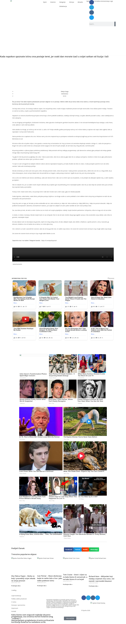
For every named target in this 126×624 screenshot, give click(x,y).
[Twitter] (91, 17)
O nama (13, 602)
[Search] (115, 24)
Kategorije (62, 2)
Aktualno (80, 2)
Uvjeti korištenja (16, 596)
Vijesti (45, 2)
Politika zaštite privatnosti (19, 599)
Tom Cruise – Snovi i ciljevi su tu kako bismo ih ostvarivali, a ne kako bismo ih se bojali (75, 576)
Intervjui (71, 2)
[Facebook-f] (91, 2)
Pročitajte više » (16, 586)
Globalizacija (63, 6)
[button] (68, 549)
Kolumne (53, 2)
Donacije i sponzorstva (18, 605)
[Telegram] (91, 7)
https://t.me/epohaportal (49, 240)
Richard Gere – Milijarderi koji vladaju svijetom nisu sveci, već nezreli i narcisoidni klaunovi (101, 578)
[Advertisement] (63, 73)
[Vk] (91, 12)
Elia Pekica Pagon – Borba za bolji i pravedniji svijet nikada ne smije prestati (23, 578)
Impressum (14, 608)
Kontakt (13, 611)
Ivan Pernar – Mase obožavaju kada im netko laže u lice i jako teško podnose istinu (49, 578)
